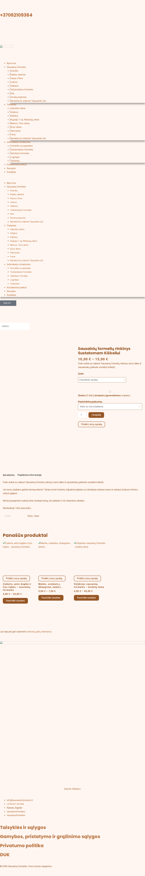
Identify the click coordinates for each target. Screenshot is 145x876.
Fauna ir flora (16, 78)
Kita (12, 93)
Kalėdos (14, 115)
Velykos (14, 112)
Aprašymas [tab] (9, 475)
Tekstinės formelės (19, 153)
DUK (5, 854)
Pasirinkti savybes (15, 600)
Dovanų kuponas (18, 97)
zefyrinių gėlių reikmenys (39, 631)
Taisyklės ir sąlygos (23, 827)
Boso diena (15, 127)
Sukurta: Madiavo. (72, 789)
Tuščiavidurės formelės (21, 89)
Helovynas (15, 131)
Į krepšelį (96, 415)
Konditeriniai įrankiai (17, 164)
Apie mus (11, 63)
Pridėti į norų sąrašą (91, 424)
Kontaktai (11, 172)
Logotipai (15, 157)
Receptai (11, 168)
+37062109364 (16, 15)
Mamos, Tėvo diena (19, 123)
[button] (72, 179)
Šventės (14, 70)
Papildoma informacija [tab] (29, 475)
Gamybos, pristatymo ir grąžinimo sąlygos (50, 836)
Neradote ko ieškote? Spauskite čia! (28, 101)
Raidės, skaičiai (17, 74)
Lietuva (13, 82)
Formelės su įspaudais (21, 145)
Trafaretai (11, 104)
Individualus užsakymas (18, 142)
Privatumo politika (22, 845)
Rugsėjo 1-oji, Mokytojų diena (24, 119)
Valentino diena (17, 108)
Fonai (13, 134)
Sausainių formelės (16, 67)
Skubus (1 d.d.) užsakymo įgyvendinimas (104, 395)
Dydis (81, 373)
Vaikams (14, 86)
